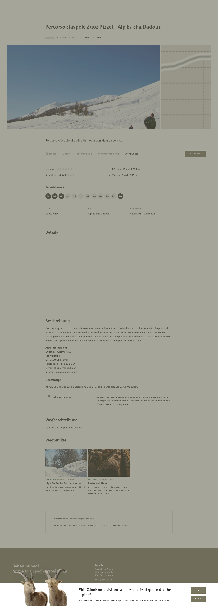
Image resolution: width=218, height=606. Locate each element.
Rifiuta (198, 599)
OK (198, 590)
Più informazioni (162, 600)
